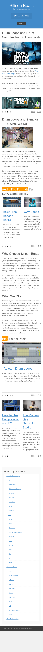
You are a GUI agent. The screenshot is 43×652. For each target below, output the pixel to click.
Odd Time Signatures (15, 532)
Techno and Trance (14, 610)
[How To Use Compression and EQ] (11, 405)
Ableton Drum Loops (16, 368)
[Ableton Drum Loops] (21, 353)
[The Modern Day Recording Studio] (32, 405)
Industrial (12, 597)
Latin (10, 519)
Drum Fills (12, 502)
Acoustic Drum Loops (13, 476)
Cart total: (23, 16)
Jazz (10, 515)
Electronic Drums (11, 567)
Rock (10, 549)
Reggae (11, 545)
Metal (10, 523)
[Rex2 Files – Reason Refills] (11, 202)
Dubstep (11, 580)
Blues (10, 480)
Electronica (12, 588)
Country (11, 497)
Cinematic (12, 493)
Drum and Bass (13, 575)
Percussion (12, 536)
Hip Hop (11, 510)
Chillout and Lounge (15, 489)
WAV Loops (30, 212)
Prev (33, 112)
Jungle (10, 601)
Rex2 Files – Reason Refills (10, 216)
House (11, 593)
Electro (11, 584)
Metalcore (12, 528)
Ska (10, 554)
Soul (10, 558)
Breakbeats (12, 484)
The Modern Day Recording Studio (31, 421)
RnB (10, 606)
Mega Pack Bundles (12, 619)
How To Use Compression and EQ (10, 419)
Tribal (10, 562)
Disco (10, 571)
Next (39, 112)
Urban (10, 614)
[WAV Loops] (32, 202)
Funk (10, 506)
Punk (10, 541)
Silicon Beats (21, 5)
